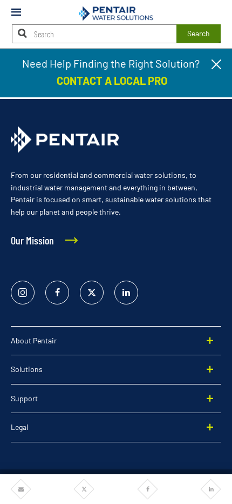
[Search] (22, 33)
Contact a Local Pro (110, 80)
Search (198, 33)
